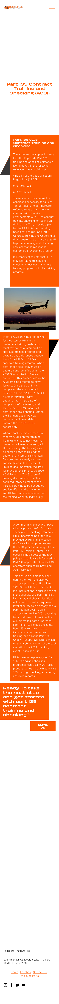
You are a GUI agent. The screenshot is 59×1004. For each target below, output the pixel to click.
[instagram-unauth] (5, 985)
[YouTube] (23, 985)
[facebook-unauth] (11, 985)
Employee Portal (29, 976)
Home (14, 972)
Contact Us (40, 972)
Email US (43, 726)
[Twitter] (17, 985)
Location (25, 972)
